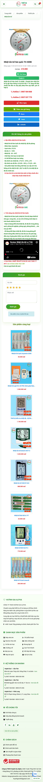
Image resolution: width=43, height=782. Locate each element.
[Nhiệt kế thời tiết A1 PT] (21, 503)
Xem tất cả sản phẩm (11, 731)
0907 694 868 (10, 676)
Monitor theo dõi (11, 641)
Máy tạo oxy (8, 651)
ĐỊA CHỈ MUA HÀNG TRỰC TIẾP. (16, 264)
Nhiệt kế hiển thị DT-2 (21, 548)
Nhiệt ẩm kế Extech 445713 (21, 451)
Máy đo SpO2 (10, 655)
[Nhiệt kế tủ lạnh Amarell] (21, 567)
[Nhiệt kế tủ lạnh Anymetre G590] (21, 341)
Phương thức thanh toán (13, 755)
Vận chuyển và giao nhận (13, 752)
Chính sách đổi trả (11, 745)
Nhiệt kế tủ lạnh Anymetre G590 (21, 353)
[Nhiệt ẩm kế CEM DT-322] (21, 470)
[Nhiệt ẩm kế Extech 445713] (21, 438)
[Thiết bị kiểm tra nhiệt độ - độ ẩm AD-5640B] (21, 405)
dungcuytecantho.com (15, 776)
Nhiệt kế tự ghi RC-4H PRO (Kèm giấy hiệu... (21, 386)
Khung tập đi (28, 644)
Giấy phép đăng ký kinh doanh (14, 716)
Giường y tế (9, 648)
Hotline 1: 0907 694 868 (22, 91)
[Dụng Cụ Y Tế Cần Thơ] (21, 4)
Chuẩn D (21, 78)
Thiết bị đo (31, 13)
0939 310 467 (20, 699)
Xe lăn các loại (9, 644)
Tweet (23, 119)
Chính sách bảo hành (11, 748)
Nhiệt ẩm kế (8, 17)
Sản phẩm (19, 13)
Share (22, 114)
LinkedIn (23, 125)
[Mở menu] (4, 4)
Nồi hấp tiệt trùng (29, 651)
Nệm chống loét (29, 641)
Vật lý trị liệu (28, 655)
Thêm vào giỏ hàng (23, 109)
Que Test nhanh (29, 648)
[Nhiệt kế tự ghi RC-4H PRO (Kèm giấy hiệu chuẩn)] (21, 373)
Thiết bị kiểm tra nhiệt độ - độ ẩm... (21, 418)
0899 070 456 (20, 688)
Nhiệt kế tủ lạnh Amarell (21, 580)
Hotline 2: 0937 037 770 (22, 97)
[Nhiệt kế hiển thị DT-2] (21, 535)
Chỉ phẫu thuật (29, 637)
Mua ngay (23, 103)
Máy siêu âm (10, 637)
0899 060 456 (20, 676)
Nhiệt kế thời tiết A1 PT (21, 515)
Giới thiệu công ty (10, 712)
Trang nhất (7, 13)
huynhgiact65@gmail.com (21, 779)
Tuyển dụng (9, 719)
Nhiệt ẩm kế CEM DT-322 (21, 483)
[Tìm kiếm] (35, 4)
